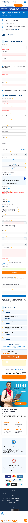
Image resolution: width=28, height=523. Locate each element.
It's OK (14, 520)
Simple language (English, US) (9, 209)
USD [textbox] (3, 146)
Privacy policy (18, 498)
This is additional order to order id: (11, 284)
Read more (14, 183)
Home (3, 15)
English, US (5, 206)
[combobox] (3, 85)
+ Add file (5, 263)
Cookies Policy (19, 373)
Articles (14, 490)
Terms (24, 372)
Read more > (15, 9)
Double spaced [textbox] (5, 140)
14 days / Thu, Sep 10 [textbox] (7, 127)
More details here (14, 364)
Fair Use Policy (6, 500)
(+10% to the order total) (14, 165)
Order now (18, 5)
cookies (10, 520)
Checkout (14, 377)
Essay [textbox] (3, 121)
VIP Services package (10, 352)
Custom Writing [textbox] (5, 115)
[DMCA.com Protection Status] (15, 510)
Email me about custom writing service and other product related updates (13, 67)
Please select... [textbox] (5, 101)
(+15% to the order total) (14, 169)
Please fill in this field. (5, 49)
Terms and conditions (8, 498)
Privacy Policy (8, 373)
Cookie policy (18, 500)
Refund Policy (11, 502)
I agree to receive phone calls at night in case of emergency (14, 90)
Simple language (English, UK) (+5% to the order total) (8, 211)
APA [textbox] (3, 216)
